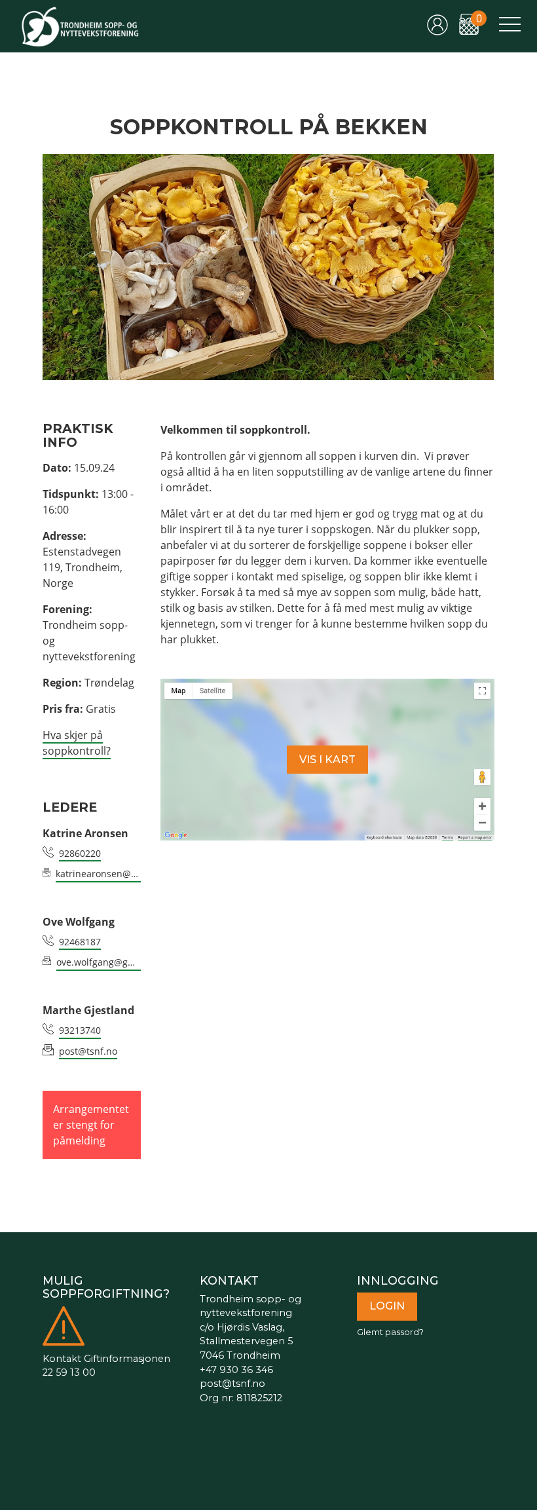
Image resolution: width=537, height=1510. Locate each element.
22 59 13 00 (69, 1372)
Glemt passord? (390, 1332)
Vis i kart (327, 759)
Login (387, 1306)
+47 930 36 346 (236, 1370)
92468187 (80, 941)
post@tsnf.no (88, 1051)
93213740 (80, 1030)
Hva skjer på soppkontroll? (77, 743)
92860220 (80, 853)
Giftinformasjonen (127, 1359)
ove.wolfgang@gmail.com (98, 962)
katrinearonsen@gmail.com (98, 873)
